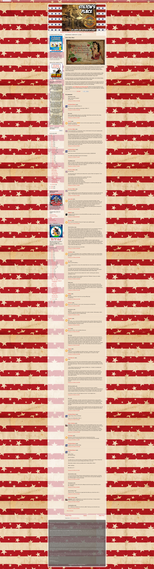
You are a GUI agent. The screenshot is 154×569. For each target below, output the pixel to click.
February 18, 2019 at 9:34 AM (73, 493)
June (53, 157)
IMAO (51, 217)
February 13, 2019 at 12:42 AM (74, 100)
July (53, 155)
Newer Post (68, 515)
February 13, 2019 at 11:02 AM (74, 290)
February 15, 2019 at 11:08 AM (74, 432)
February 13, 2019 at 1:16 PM (73, 314)
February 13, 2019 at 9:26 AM (73, 223)
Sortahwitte (70, 435)
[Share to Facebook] (87, 91)
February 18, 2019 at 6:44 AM (73, 479)
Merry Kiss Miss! (55, 173)
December (54, 147)
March (53, 161)
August (53, 153)
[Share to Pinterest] (88, 91)
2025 (52, 136)
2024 (52, 138)
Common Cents (53, 214)
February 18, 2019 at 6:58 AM (73, 487)
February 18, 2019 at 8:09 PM (73, 508)
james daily (70, 199)
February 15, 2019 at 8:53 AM (73, 419)
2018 (52, 186)
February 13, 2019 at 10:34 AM (74, 257)
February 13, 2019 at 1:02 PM (73, 305)
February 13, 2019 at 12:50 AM (74, 109)
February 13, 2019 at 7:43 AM (73, 166)
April (53, 160)
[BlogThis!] (84, 91)
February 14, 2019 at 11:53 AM (74, 354)
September (54, 152)
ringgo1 (69, 348)
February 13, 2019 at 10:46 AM (74, 278)
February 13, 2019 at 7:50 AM (73, 195)
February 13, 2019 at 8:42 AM (73, 209)
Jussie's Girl (54, 283)
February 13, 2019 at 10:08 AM (74, 248)
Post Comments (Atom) (75, 518)
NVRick (69, 293)
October (53, 150)
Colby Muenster (71, 357)
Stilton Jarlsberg (71, 423)
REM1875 (70, 212)
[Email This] (83, 91)
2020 (52, 144)
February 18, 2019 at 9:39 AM (73, 501)
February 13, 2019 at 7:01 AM (73, 157)
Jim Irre (69, 121)
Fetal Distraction (55, 182)
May (53, 158)
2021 (52, 257)
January (53, 184)
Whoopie (70, 220)
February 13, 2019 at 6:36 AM (73, 145)
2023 (52, 139)
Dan (69, 261)
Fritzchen (70, 318)
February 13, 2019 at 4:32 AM (73, 125)
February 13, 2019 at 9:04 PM (73, 331)
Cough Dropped (55, 175)
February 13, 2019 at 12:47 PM (74, 299)
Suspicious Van (54, 176)
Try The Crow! (54, 172)
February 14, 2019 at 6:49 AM (73, 345)
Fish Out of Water (71, 129)
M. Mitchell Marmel (72, 104)
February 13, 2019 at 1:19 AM (73, 117)
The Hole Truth (54, 295)
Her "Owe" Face (55, 164)
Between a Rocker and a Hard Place (56, 179)
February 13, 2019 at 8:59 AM (73, 216)
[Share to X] (85, 91)
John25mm (70, 252)
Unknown (70, 302)
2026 (52, 135)
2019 (52, 146)
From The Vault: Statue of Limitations (56, 167)
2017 (52, 188)
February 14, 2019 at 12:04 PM (74, 382)
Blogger (83, 564)
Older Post (101, 515)
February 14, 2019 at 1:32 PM (73, 394)
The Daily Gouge (53, 220)
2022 (52, 141)
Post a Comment (70, 510)
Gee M (69, 328)
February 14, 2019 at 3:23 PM (73, 410)
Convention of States (54, 216)
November (54, 149)
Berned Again (54, 170)
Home (85, 515)
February (54, 163)
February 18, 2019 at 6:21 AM (73, 470)
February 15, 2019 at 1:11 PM (73, 439)
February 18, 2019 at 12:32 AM (74, 446)
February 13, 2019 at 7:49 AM (73, 185)
